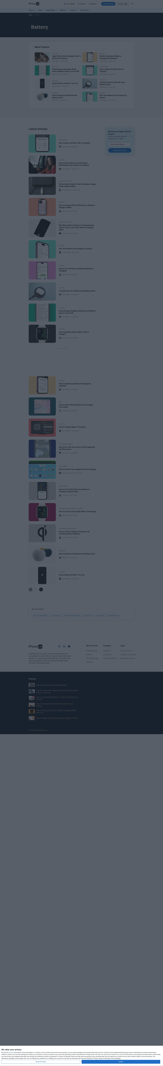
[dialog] (81, 1056)
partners (11, 1052)
